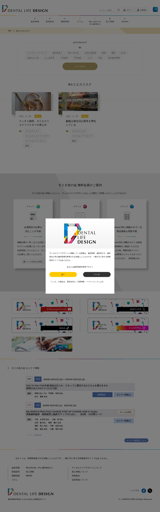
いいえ (97, 274)
